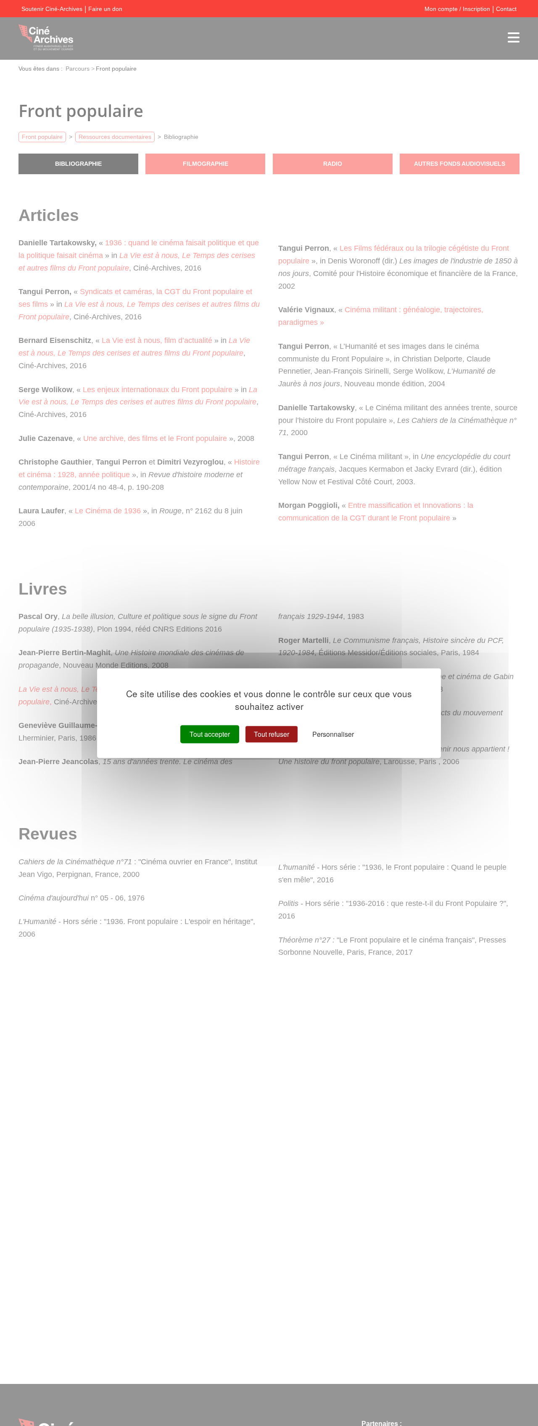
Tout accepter (210, 734)
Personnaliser (333, 734)
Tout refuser (271, 734)
